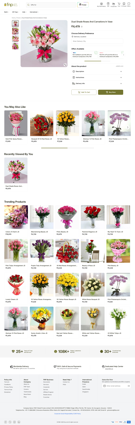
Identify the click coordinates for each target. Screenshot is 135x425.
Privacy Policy (8, 387)
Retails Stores (47, 394)
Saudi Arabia (86, 389)
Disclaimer (7, 392)
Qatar (84, 386)
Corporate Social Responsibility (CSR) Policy (67, 413)
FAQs (64, 384)
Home (14, 18)
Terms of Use (8, 389)
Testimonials (27, 392)
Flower (19, 18)
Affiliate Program (48, 392)
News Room (27, 394)
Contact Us (66, 382)
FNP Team (27, 386)
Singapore (85, 392)
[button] (6, 12)
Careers (26, 389)
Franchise (46, 397)
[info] (82, 27)
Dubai (84, 384)
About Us (26, 384)
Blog (25, 397)
